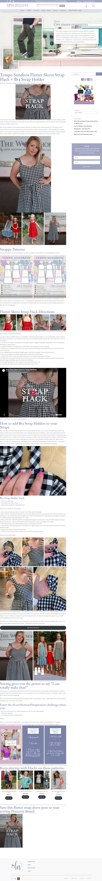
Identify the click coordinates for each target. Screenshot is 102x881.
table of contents (7, 305)
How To (16, 83)
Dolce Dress (3, 338)
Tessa (3, 83)
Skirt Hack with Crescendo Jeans (83, 134)
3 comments (40, 83)
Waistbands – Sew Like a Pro (82, 129)
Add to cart (8, 798)
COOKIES (81, 878)
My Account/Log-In (89, 1)
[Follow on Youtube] (13, 1)
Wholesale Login (75, 10)
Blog (43, 10)
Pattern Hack (22, 83)
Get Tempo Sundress (33, 627)
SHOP (61, 1)
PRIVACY (66, 878)
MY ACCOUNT (31, 868)
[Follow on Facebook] (7, 1)
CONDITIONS (73, 878)
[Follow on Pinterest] (91, 79)
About (55, 10)
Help (48, 10)
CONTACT (88, 878)
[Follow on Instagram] (10, 1)
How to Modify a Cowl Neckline (83, 126)
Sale (29, 10)
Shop (22, 10)
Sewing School (16, 303)
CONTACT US (31, 861)
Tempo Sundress (31, 83)
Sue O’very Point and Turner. (32, 362)
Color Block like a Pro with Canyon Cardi (85, 131)
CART (29, 871)
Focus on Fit (26, 303)
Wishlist (79, 1)
